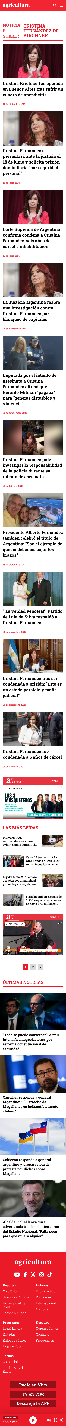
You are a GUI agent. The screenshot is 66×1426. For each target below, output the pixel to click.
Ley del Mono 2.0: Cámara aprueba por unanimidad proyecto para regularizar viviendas (20, 880)
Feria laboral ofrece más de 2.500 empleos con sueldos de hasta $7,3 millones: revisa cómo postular (44, 900)
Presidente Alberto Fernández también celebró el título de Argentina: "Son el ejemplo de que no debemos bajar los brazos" (33, 544)
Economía (43, 1297)
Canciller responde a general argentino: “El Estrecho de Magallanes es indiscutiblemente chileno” (30, 1104)
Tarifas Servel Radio (13, 1370)
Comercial (10, 1361)
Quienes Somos (47, 1328)
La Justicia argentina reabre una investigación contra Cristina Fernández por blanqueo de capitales (31, 310)
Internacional (46, 1303)
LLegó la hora (12, 1328)
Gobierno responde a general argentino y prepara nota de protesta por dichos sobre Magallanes (27, 1166)
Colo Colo (10, 1291)
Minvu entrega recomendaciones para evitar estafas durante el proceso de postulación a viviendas (19, 841)
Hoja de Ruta (12, 1346)
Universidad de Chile (14, 1305)
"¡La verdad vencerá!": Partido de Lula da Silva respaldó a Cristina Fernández (32, 616)
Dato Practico (45, 1291)
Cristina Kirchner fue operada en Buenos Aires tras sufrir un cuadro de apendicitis (33, 89)
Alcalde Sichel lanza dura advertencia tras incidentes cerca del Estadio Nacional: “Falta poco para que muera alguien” (31, 1229)
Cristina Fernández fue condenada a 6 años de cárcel (32, 754)
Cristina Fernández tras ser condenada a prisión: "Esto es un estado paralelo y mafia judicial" (32, 686)
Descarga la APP (33, 1403)
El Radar (9, 1334)
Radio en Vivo (33, 1385)
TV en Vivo (33, 1394)
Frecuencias (45, 1340)
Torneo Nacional (15, 1313)
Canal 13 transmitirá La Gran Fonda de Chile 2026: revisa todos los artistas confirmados (43, 860)
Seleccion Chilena (16, 1297)
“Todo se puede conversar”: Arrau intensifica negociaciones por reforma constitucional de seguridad (31, 1041)
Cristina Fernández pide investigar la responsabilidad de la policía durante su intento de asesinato (32, 468)
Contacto (42, 1334)
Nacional (42, 1309)
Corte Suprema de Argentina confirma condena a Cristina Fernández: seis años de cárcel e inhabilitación (31, 237)
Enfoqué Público (15, 1340)
